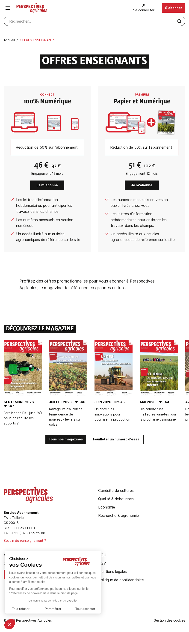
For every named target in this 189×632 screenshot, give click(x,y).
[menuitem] (144, 7)
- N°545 (109, 402)
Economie (106, 507)
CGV (102, 563)
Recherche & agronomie (118, 515)
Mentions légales (112, 571)
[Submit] (179, 21)
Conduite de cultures (116, 490)
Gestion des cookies (169, 620)
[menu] (8, 8)
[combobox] (94, 21)
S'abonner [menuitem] (173, 8)
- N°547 (20, 404)
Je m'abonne (47, 185)
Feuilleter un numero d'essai (116, 439)
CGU (102, 555)
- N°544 (154, 402)
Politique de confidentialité (121, 580)
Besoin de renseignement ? (25, 540)
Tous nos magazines (66, 439)
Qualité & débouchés (116, 499)
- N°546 (67, 402)
